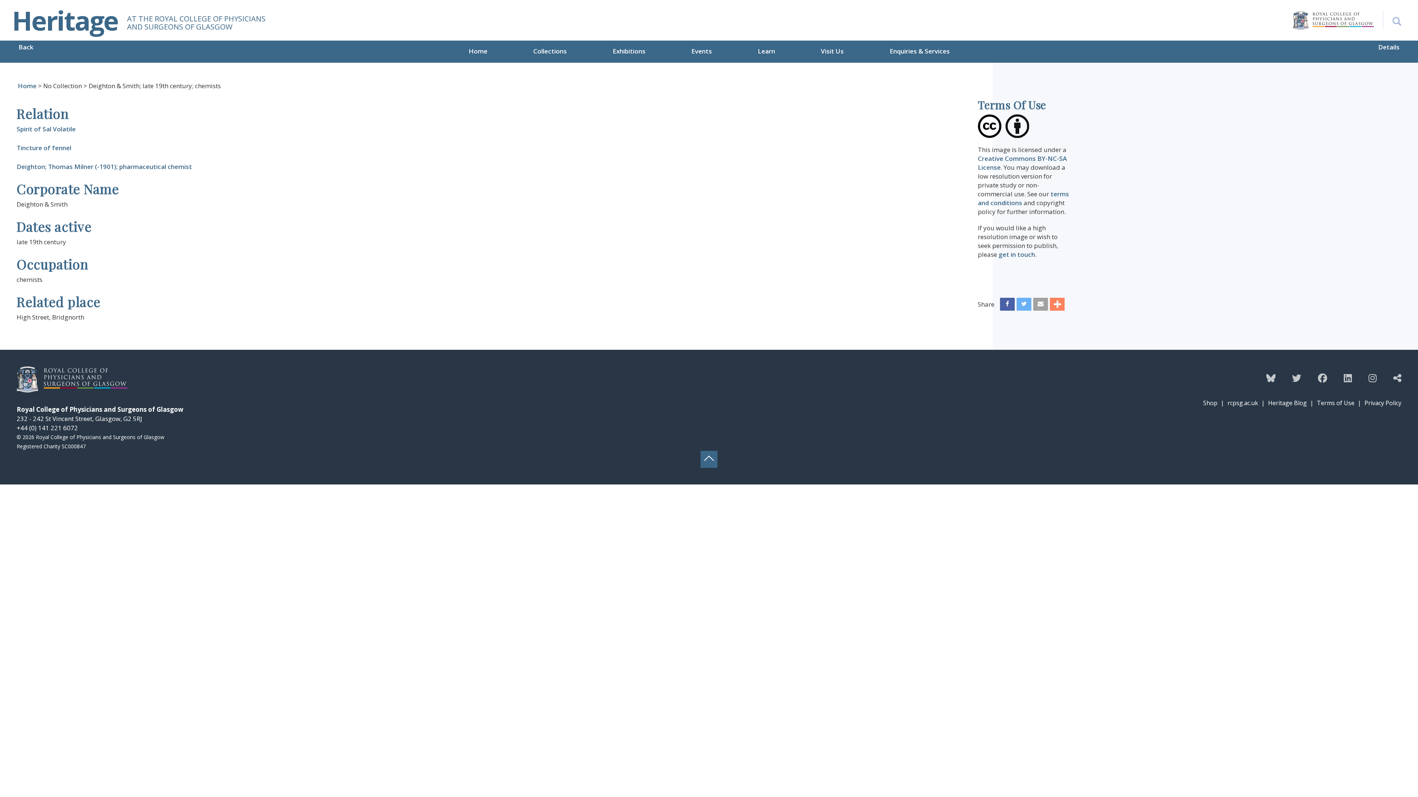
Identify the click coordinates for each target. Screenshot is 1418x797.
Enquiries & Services (920, 51)
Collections (550, 51)
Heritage (65, 20)
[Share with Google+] (1057, 305)
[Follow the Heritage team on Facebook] (1322, 378)
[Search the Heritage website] (1392, 19)
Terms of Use (1335, 403)
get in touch (1017, 254)
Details (1389, 47)
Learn (766, 51)
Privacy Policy (1382, 403)
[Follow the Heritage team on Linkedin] (1348, 378)
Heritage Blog (1287, 403)
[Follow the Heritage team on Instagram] (1373, 378)
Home (478, 51)
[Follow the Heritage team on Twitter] (1296, 378)
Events (701, 51)
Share (986, 304)
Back (25, 47)
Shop (1210, 403)
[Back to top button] (709, 459)
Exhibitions (629, 51)
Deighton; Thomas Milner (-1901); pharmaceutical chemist (104, 166)
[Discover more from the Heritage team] (1397, 378)
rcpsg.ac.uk (1242, 403)
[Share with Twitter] (1024, 305)
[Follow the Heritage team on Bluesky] (1270, 378)
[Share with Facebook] (1007, 305)
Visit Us (832, 51)
